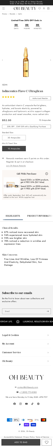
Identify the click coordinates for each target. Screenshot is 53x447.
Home (4, 14)
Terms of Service (42, 437)
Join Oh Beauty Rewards (16, 165)
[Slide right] (50, 60)
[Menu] (3, 8)
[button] (8, 97)
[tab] (13, 217)
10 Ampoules (14, 148)
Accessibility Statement (13, 437)
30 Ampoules (14, 137)
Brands (12, 14)
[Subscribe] (48, 311)
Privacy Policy (29, 437)
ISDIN (4, 84)
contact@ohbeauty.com (27, 387)
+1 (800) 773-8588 (28, 392)
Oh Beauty (30, 431)
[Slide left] (2, 60)
